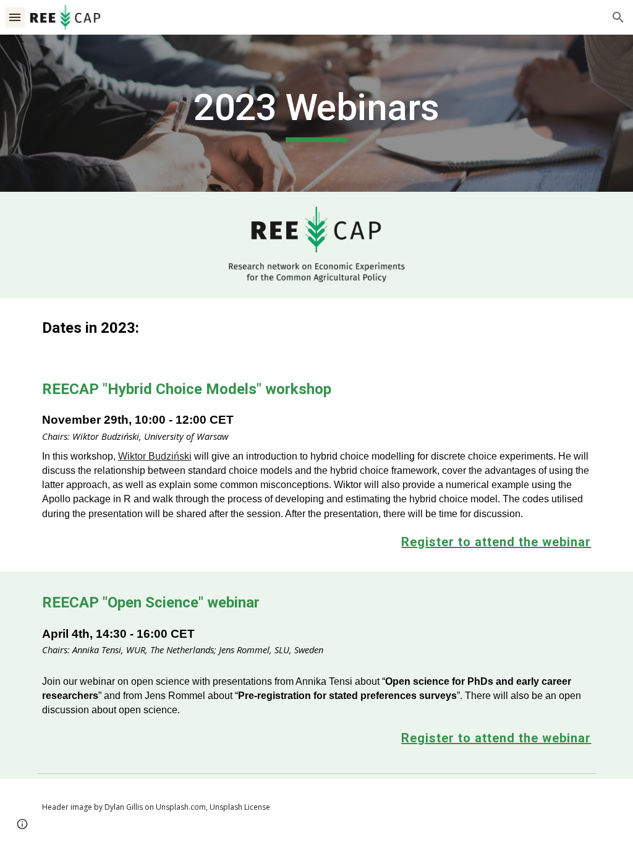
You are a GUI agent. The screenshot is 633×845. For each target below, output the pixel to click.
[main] (316, 113)
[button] (15, 17)
